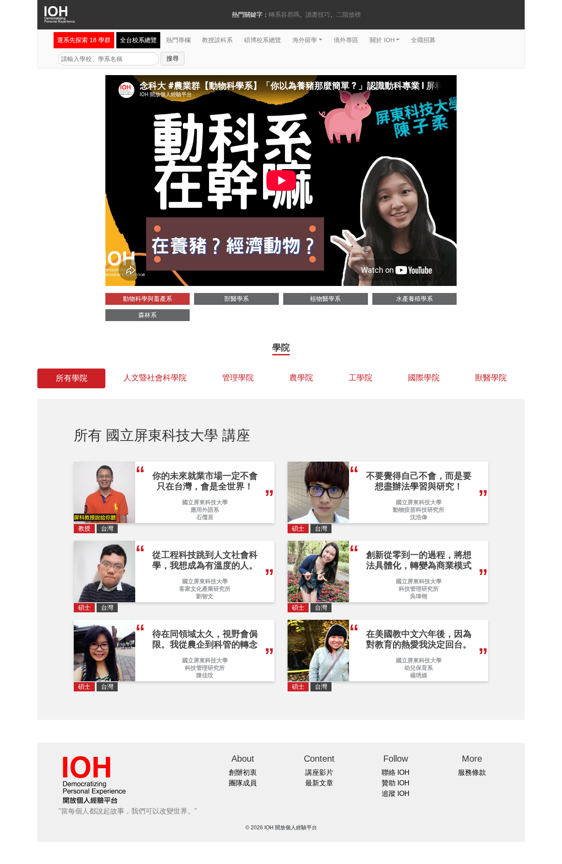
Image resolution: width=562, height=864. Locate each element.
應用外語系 (205, 509)
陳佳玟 (204, 675)
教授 (84, 528)
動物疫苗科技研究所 (418, 509)
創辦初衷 (243, 772)
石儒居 (204, 517)
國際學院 (424, 377)
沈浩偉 (418, 517)
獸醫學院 (491, 377)
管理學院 (238, 377)
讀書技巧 (318, 14)
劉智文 (204, 596)
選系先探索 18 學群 (84, 39)
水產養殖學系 (414, 298)
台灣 (107, 528)
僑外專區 (346, 39)
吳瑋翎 (418, 596)
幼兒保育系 (418, 668)
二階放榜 (348, 14)
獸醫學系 (236, 298)
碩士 (298, 528)
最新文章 (319, 783)
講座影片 (319, 772)
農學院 (301, 377)
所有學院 (71, 378)
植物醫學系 (325, 298)
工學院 (360, 377)
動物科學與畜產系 (147, 298)
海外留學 (304, 39)
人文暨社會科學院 (155, 377)
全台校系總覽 (138, 39)
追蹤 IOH (396, 793)
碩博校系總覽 (262, 39)
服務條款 (472, 772)
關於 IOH (382, 39)
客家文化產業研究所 (205, 589)
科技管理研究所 (419, 589)
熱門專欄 (178, 39)
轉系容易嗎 (284, 14)
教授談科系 (217, 39)
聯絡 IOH (396, 772)
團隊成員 (243, 783)
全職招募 (423, 39)
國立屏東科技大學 (205, 502)
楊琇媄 (418, 675)
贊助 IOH (396, 783)
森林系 (147, 314)
